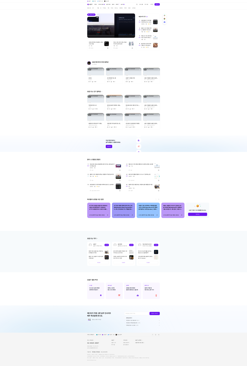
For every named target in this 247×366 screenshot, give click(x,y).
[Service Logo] (89, 4)
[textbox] (136, 313)
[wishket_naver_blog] (159, 335)
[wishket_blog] (156, 335)
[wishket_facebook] (153, 335)
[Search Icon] (137, 4)
